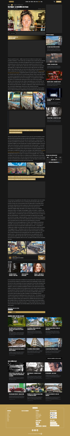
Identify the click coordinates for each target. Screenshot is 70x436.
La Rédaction (43, 8)
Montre (32, 1)
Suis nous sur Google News (53, 162)
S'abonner (58, 1)
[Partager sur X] (52, 157)
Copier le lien (53, 159)
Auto (29, 1)
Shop (41, 1)
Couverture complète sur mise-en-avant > (54, 358)
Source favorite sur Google (54, 425)
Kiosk (39, 1)
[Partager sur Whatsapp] (60, 157)
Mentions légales (38, 415)
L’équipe (37, 412)
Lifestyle (27, 1)
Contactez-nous (38, 414)
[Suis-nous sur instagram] (35, 430)
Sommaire (12, 33)
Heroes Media (38, 416)
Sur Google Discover (53, 423)
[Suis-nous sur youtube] (37, 430)
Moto (35, 1)
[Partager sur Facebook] (48, 157)
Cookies (37, 418)
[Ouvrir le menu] (54, 1)
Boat (37, 1)
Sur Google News (53, 422)
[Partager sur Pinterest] (56, 157)
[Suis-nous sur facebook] (33, 430)
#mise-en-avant (10, 309)
